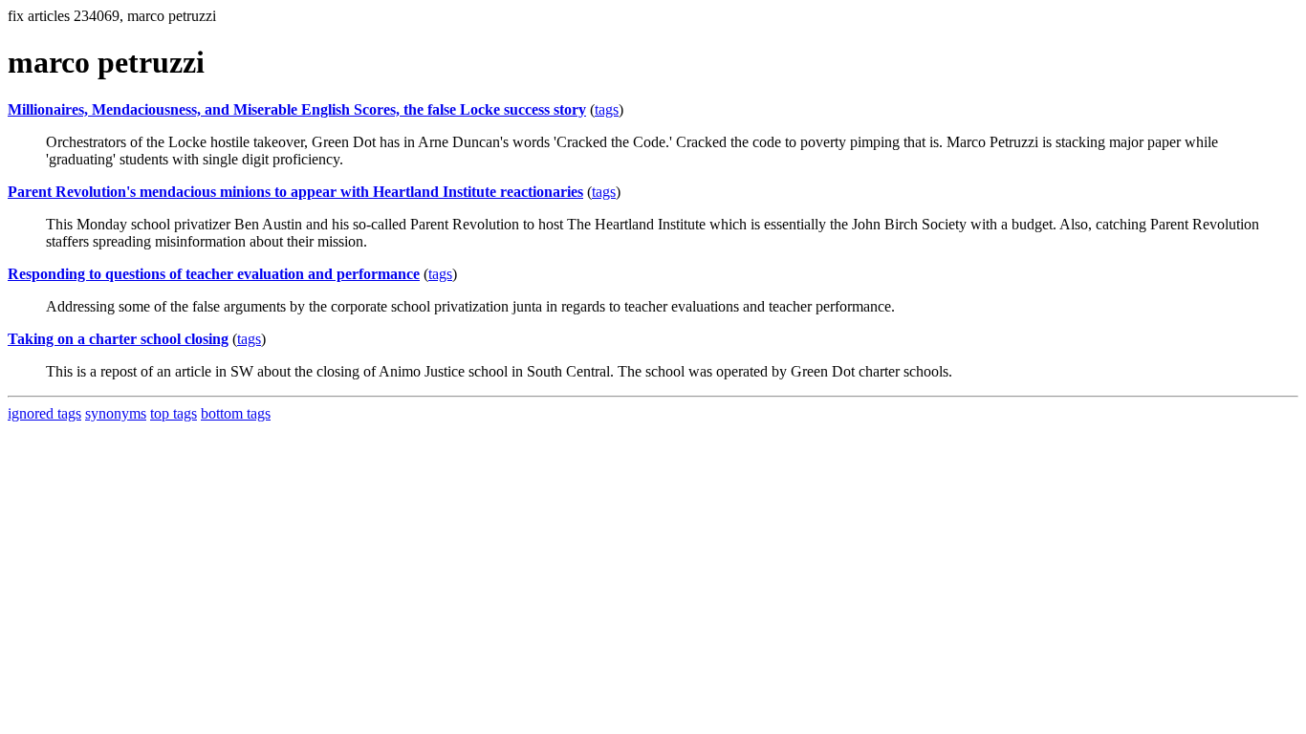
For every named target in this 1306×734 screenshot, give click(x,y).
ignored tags (44, 413)
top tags (173, 413)
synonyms (115, 413)
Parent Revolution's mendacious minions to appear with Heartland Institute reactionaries (295, 192)
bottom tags (236, 413)
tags (607, 109)
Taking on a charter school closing (118, 339)
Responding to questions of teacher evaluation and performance (214, 274)
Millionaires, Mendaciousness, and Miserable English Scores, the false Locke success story (297, 109)
